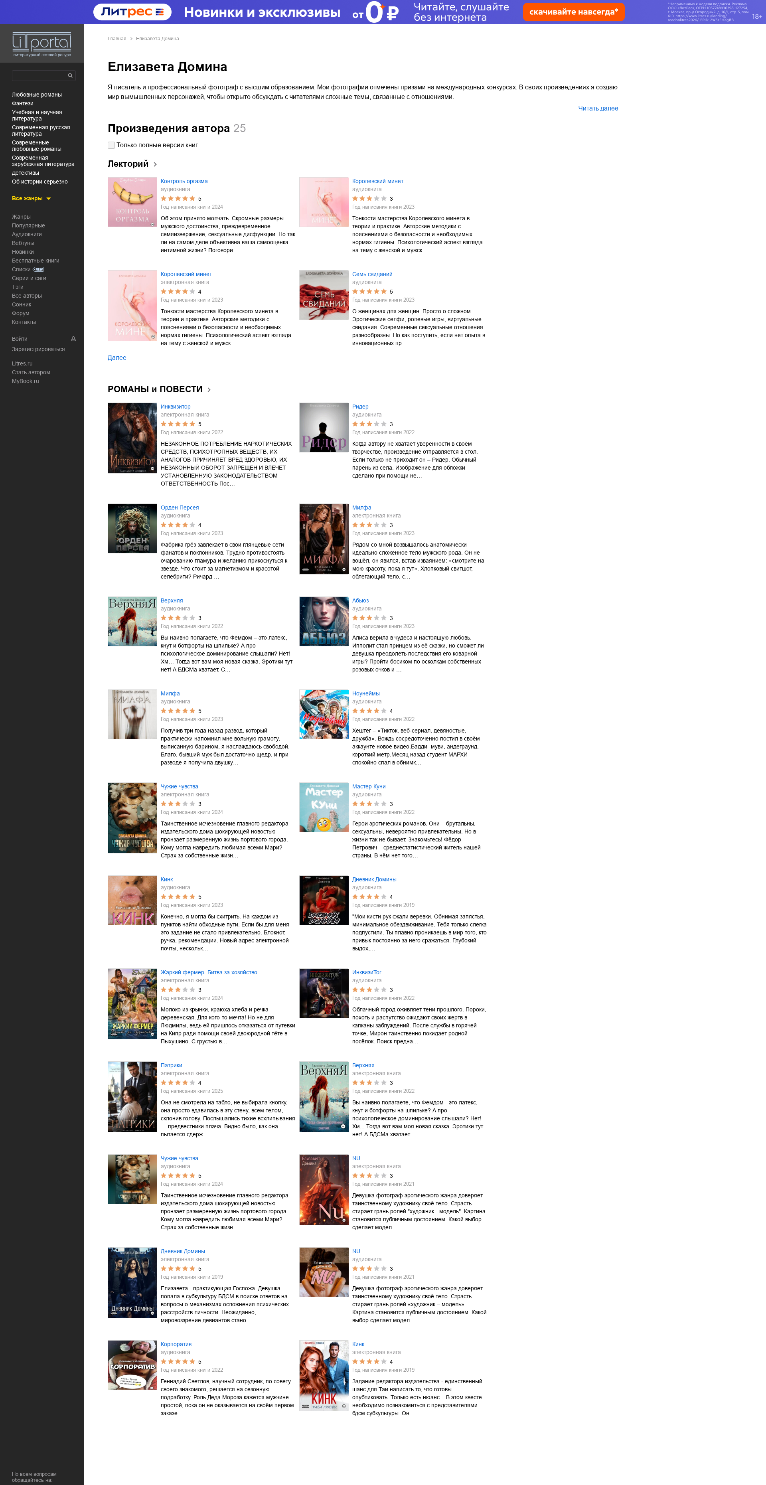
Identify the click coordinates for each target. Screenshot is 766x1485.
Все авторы (27, 295)
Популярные (28, 225)
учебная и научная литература (37, 115)
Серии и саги (29, 278)
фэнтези (23, 103)
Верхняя (172, 600)
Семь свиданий (372, 274)
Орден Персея (180, 507)
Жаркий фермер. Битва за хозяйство (209, 972)
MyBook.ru (25, 381)
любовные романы (37, 94)
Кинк (167, 879)
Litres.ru (22, 363)
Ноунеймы (366, 693)
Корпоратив (176, 1344)
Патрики (171, 1065)
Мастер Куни (369, 786)
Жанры (21, 216)
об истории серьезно (40, 181)
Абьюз (360, 600)
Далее (117, 357)
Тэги (18, 287)
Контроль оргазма (184, 181)
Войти (20, 339)
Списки (21, 269)
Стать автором (31, 372)
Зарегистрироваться (38, 349)
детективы (25, 173)
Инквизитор (176, 406)
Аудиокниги (27, 234)
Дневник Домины (374, 879)
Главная (117, 38)
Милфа (361, 507)
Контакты (24, 322)
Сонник (21, 304)
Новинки (23, 252)
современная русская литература (41, 130)
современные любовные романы (36, 145)
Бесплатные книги (35, 260)
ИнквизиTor (366, 972)
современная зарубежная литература (43, 160)
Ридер (360, 406)
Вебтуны (23, 243)
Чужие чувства (179, 786)
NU (356, 1158)
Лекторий (128, 164)
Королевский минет (377, 181)
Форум (21, 313)
